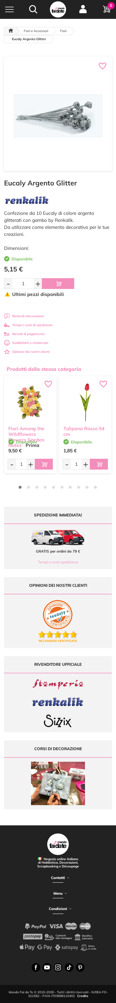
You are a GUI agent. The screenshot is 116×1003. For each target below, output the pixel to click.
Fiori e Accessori (36, 31)
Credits (82, 996)
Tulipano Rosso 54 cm (83, 431)
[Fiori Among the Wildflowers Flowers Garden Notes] (30, 402)
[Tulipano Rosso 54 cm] (85, 402)
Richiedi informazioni (28, 316)
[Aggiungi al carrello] (58, 283)
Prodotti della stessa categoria (44, 369)
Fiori (63, 31)
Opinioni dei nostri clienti (31, 352)
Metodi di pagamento (28, 334)
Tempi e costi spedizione (58, 562)
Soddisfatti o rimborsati (30, 343)
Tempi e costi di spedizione (32, 325)
